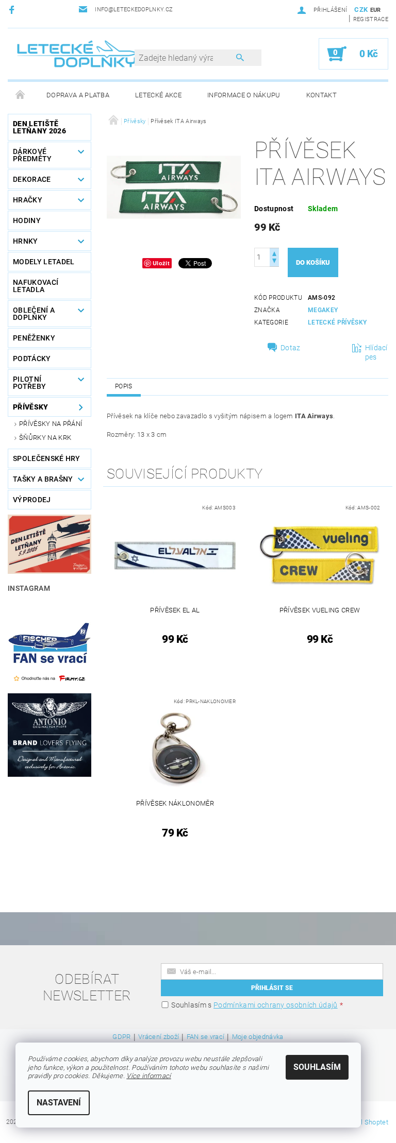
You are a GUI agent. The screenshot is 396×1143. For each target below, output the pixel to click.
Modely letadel (43, 262)
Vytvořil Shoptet (364, 1122)
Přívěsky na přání (50, 424)
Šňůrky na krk (45, 437)
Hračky (27, 200)
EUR (375, 10)
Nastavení (59, 1102)
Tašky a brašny (43, 479)
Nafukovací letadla (35, 286)
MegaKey (323, 310)
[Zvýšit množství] (274, 253)
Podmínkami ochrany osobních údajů (275, 1005)
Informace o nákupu (243, 95)
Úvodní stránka (21, 95)
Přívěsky (30, 407)
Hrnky (25, 241)
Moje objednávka (258, 1036)
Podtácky (32, 358)
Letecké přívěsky (337, 322)
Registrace (370, 19)
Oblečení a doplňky (34, 313)
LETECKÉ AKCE (158, 95)
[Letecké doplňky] (77, 53)
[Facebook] (13, 9)
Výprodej (32, 500)
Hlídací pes (376, 352)
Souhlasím (317, 1067)
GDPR (121, 1036)
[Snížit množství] (274, 262)
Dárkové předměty (32, 155)
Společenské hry (46, 458)
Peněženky (34, 338)
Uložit (161, 263)
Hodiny (27, 220)
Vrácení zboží (158, 1036)
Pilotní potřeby (29, 382)
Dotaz (290, 348)
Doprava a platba (77, 95)
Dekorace (32, 179)
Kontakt (321, 95)
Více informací (148, 1076)
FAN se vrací (206, 1036)
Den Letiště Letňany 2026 (39, 127)
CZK (361, 9)
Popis (124, 386)
